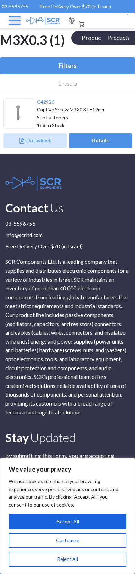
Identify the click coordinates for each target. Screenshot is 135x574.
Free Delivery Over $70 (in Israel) (75, 6)
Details (100, 140)
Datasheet (38, 140)
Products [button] (119, 37)
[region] (67, 516)
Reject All (67, 559)
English (71, 21)
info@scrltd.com (24, 235)
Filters (67, 66)
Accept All (67, 522)
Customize (67, 540)
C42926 (45, 102)
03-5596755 (15, 6)
